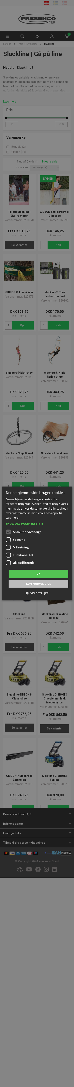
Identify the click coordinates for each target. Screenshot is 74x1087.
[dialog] (37, 543)
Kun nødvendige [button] (38, 584)
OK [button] (38, 573)
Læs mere (12, 517)
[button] (37, 523)
